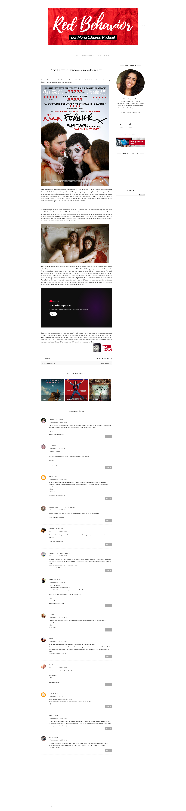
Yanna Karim (52, 627)
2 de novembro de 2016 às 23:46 (58, 740)
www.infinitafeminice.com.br (57, 653)
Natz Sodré (54, 715)
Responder (108, 436)
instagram (130, 127)
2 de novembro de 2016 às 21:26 (58, 696)
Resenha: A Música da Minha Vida (52, 398)
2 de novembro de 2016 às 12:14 (58, 582)
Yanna (51, 614)
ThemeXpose (58, 807)
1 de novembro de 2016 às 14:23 (58, 448)
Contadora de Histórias (56, 541)
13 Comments (47, 358)
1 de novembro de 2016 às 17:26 (58, 479)
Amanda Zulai (55, 579)
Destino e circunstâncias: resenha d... (97, 397)
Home (76, 56)
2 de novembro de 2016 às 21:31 (58, 718)
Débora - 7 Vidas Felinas (60, 553)
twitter (121, 127)
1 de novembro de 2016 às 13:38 (58, 422)
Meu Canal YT (60, 495)
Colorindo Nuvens (54, 747)
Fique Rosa (52, 495)
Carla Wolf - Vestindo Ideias (62, 507)
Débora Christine (57, 529)
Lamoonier (54, 693)
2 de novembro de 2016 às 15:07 (58, 641)
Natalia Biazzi (55, 639)
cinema (76, 65)
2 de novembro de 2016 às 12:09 (58, 556)
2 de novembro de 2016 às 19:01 (58, 668)
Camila (52, 665)
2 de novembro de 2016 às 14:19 (58, 617)
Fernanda (53, 445)
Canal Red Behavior (105, 56)
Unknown (53, 476)
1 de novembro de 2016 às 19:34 (58, 510)
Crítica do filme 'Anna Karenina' (76, 398)
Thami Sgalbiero (56, 419)
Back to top (139, 807)
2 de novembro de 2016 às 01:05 (58, 532)
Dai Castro (54, 737)
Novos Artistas (88, 56)
